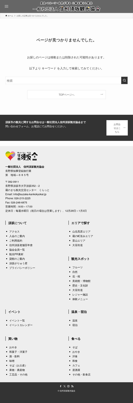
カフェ (76, 365)
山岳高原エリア (81, 231)
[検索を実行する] (124, 80)
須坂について (17, 222)
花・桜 (76, 276)
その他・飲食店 (81, 374)
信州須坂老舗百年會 (21, 245)
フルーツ (77, 267)
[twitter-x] (64, 386)
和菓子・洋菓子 (18, 352)
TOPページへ (66, 94)
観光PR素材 (16, 254)
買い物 (13, 338)
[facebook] (60, 386)
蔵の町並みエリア (82, 236)
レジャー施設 (80, 294)
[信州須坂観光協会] (67, 6)
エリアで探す (80, 222)
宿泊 (75, 325)
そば (75, 347)
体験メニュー (80, 299)
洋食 (75, 356)
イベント (14, 311)
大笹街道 (77, 245)
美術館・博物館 (81, 281)
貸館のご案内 (17, 259)
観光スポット (80, 258)
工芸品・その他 (18, 374)
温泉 (75, 320)
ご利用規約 (15, 240)
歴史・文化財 (80, 285)
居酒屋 (76, 370)
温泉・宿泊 (79, 311)
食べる (76, 338)
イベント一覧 (17, 320)
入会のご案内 (17, 236)
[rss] (72, 386)
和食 (75, 361)
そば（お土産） (18, 365)
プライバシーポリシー (22, 268)
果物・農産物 (17, 370)
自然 (75, 272)
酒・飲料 (14, 356)
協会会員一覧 (17, 249)
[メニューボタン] (6, 6)
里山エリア (78, 240)
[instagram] (68, 386)
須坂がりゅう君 (18, 263)
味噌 (11, 361)
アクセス (14, 231)
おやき (13, 347)
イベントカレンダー (21, 325)
